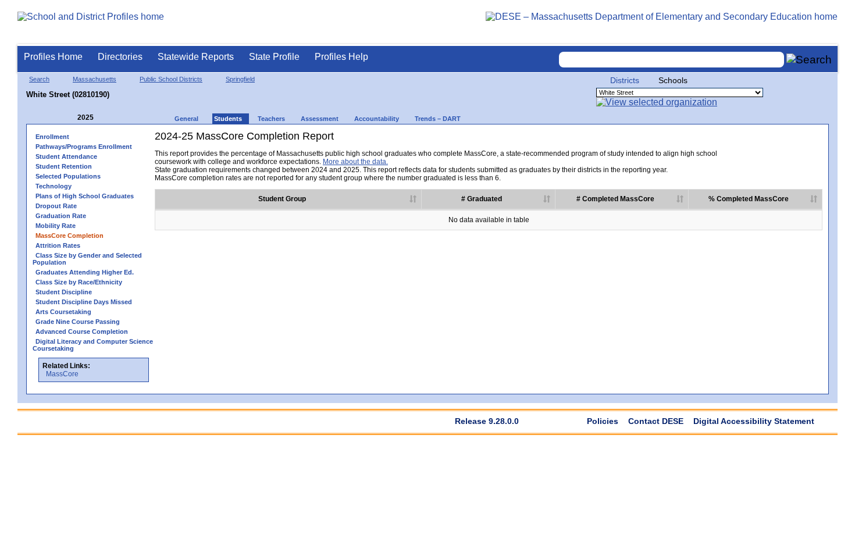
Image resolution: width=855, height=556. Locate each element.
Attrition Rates (57, 245)
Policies (602, 421)
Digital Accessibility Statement (753, 421)
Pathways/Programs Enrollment (83, 146)
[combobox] (672, 59)
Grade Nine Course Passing (77, 321)
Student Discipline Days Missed (83, 301)
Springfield (240, 79)
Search (39, 79)
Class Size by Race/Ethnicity (78, 282)
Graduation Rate (60, 215)
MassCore (62, 374)
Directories (120, 57)
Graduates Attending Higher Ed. (84, 272)
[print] (749, 140)
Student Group (282, 199)
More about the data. (355, 162)
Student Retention (63, 166)
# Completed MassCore (615, 199)
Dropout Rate (56, 205)
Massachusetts (94, 79)
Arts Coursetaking (63, 311)
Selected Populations (68, 176)
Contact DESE (655, 421)
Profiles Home (53, 57)
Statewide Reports (196, 57)
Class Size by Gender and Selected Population (87, 259)
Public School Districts (171, 79)
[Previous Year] (69, 117)
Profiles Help (341, 57)
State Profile (274, 57)
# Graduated (481, 199)
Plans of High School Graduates (84, 196)
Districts (624, 80)
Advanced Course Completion (81, 331)
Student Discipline (63, 291)
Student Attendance (66, 156)
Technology (53, 186)
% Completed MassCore (748, 199)
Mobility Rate (55, 225)
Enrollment (52, 136)
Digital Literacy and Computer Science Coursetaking (93, 345)
